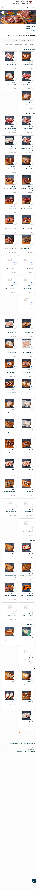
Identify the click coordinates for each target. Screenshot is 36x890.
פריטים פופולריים (29, 44)
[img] (18, 732)
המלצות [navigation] (33, 30)
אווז (33, 669)
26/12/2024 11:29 (31, 749)
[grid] (18, 389)
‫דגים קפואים (31, 624)
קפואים (32, 540)
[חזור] (34, 2)
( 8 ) (18, 734)
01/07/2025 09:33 (31, 741)
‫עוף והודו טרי (9, 44)
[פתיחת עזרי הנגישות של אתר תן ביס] (34, 881)
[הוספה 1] (31, 59)
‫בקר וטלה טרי (19, 44)
